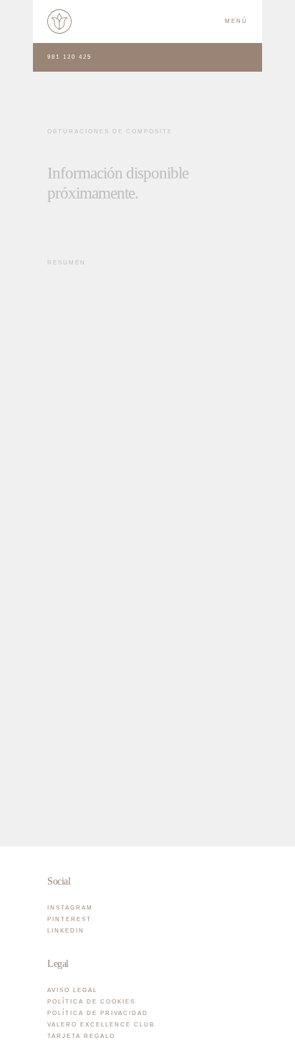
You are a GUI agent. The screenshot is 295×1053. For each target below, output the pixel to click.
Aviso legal (72, 990)
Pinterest (69, 919)
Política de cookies (91, 1002)
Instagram (70, 908)
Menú (236, 21)
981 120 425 (69, 57)
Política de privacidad (97, 1013)
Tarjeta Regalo (81, 1036)
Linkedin (65, 931)
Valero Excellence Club (101, 1024)
